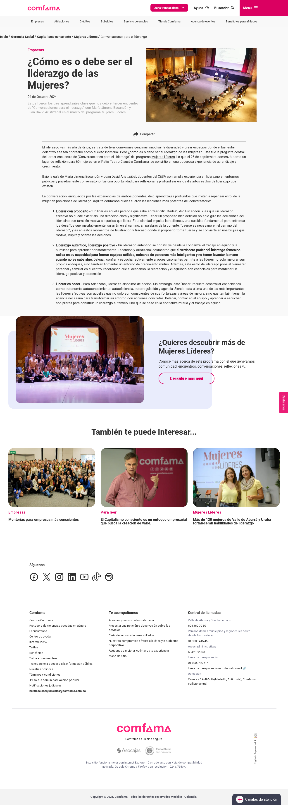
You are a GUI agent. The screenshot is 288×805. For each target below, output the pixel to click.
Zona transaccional (166, 8)
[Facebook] (33, 577)
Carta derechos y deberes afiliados (131, 635)
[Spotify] (109, 577)
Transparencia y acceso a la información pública (61, 663)
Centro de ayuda (40, 636)
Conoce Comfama (41, 620)
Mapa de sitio (118, 656)
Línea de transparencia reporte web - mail (215, 668)
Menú (247, 8)
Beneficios (36, 653)
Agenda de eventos (203, 21)
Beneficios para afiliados (241, 21)
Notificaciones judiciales (45, 685)
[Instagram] (59, 577)
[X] (46, 577)
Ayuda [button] (198, 8)
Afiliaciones (61, 21)
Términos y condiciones (44, 674)
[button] (44, 8)
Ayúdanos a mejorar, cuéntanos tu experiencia (139, 650)
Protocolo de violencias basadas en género (57, 625)
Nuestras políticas (41, 669)
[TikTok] (96, 577)
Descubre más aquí (186, 378)
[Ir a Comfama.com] (144, 730)
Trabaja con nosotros (43, 658)
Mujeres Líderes (163, 157)
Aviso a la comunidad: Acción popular (54, 680)
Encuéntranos (38, 631)
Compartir (147, 134)
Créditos (85, 21)
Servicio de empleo (136, 21)
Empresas (37, 21)
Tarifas (33, 647)
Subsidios (107, 21)
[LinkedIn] (71, 577)
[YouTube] (84, 577)
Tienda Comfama (169, 21)
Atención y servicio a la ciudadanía (131, 620)
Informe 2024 (38, 642)
